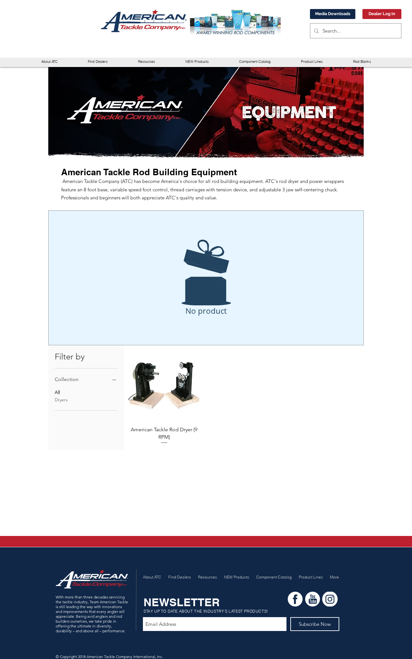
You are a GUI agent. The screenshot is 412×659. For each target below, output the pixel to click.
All (57, 392)
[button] (146, 62)
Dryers (61, 400)
